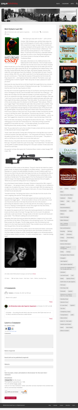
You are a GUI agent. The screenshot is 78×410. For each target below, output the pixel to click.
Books (62, 234)
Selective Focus (64, 302)
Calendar (55, 405)
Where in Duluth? (64, 330)
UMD (72, 314)
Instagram (62, 258)
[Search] (76, 3)
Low (72, 275)
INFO (72, 3)
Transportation (64, 314)
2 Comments (45, 32)
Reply (50, 302)
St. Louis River (63, 305)
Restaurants (63, 210)
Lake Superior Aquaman (66, 264)
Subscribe (68, 405)
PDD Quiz (62, 285)
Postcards (62, 291)
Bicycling (62, 231)
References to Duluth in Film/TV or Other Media (66, 295)
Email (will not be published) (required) (16, 357)
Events (66, 188)
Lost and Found (64, 275)
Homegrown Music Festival (67, 255)
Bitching (70, 231)
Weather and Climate (65, 324)
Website (7, 364)
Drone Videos (70, 237)
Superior (72, 305)
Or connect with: (10, 326)
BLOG (58, 3)
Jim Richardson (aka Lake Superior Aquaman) (17, 32)
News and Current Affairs (66, 195)
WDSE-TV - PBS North (65, 321)
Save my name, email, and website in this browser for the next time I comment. (26, 374)
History (73, 188)
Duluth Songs (63, 240)
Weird (61, 327)
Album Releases (64, 220)
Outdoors (62, 198)
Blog (50, 405)
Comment (8, 333)
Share (7, 34)
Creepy (62, 237)
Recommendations (65, 207)
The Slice (62, 308)
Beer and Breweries (65, 228)
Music (7, 278)
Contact (61, 405)
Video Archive (63, 318)
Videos (62, 214)
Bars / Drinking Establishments (64, 224)
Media (61, 278)
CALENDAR (65, 3)
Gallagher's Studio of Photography (65, 247)
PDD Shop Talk (64, 288)
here (34, 274)
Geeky (61, 251)
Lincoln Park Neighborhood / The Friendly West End (67, 268)
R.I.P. (73, 201)
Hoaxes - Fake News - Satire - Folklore (28, 278)
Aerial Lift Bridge (64, 217)
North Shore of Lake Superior (67, 281)
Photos (70, 198)
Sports (71, 210)
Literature (62, 272)
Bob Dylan (16, 278)
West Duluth (69, 327)
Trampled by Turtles (65, 311)
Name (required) (10, 351)
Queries (70, 291)
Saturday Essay (42, 278)
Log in (73, 405)
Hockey (68, 251)
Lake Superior (63, 261)
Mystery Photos (70, 278)
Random (62, 204)
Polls (68, 201)
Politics (62, 201)
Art (61, 188)
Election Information (65, 244)
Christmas (69, 234)
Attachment (8, 378)
